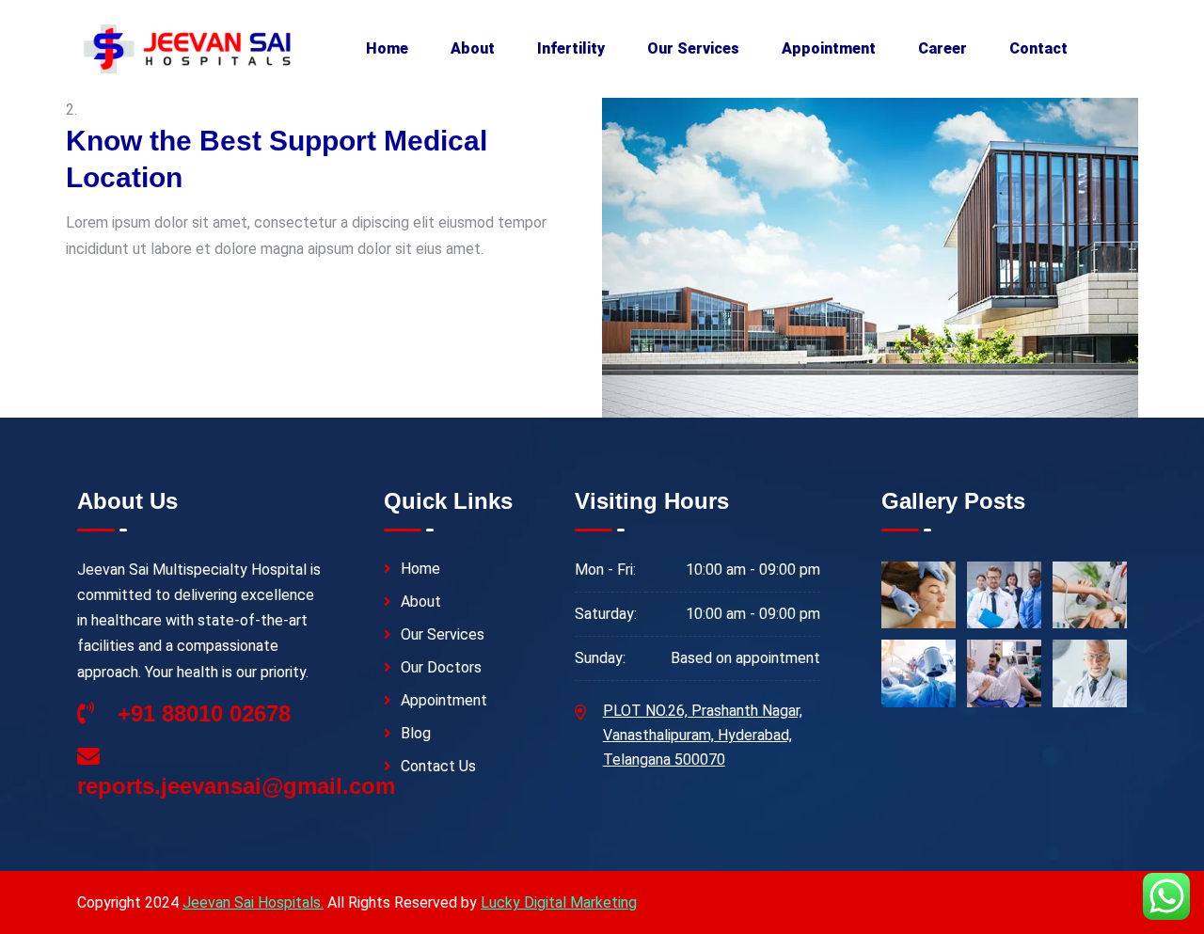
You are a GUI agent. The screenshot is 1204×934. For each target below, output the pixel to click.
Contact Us (438, 766)
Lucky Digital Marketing (559, 902)
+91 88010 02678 (201, 713)
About (473, 48)
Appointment (829, 48)
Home (387, 48)
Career (942, 48)
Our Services (693, 48)
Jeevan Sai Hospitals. (253, 902)
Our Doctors (441, 667)
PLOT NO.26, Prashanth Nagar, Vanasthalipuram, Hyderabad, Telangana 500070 (702, 735)
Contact (1038, 48)
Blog (416, 733)
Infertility (571, 48)
